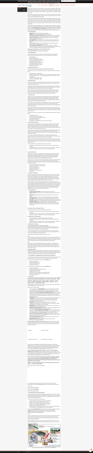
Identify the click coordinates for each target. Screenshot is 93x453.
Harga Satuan (57, 5)
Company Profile (44, 5)
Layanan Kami (51, 5)
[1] (90, 451)
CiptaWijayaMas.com (22, 451)
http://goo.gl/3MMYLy (39, 319)
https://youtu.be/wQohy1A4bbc (33, 387)
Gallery (62, 5)
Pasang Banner (67, 5)
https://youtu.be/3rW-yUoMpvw (33, 390)
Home (40, 5)
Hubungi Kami (73, 5)
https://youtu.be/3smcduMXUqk (33, 389)
